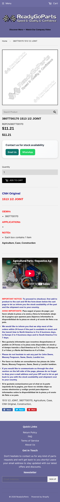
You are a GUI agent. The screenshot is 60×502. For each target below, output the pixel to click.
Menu (8, 3)
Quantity (6, 167)
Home (4, 41)
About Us (30, 444)
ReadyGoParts (22, 497)
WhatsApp (27, 152)
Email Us (12, 152)
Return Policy (30, 432)
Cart (55, 3)
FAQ (30, 436)
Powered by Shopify (40, 497)
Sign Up (52, 479)
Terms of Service (30, 440)
